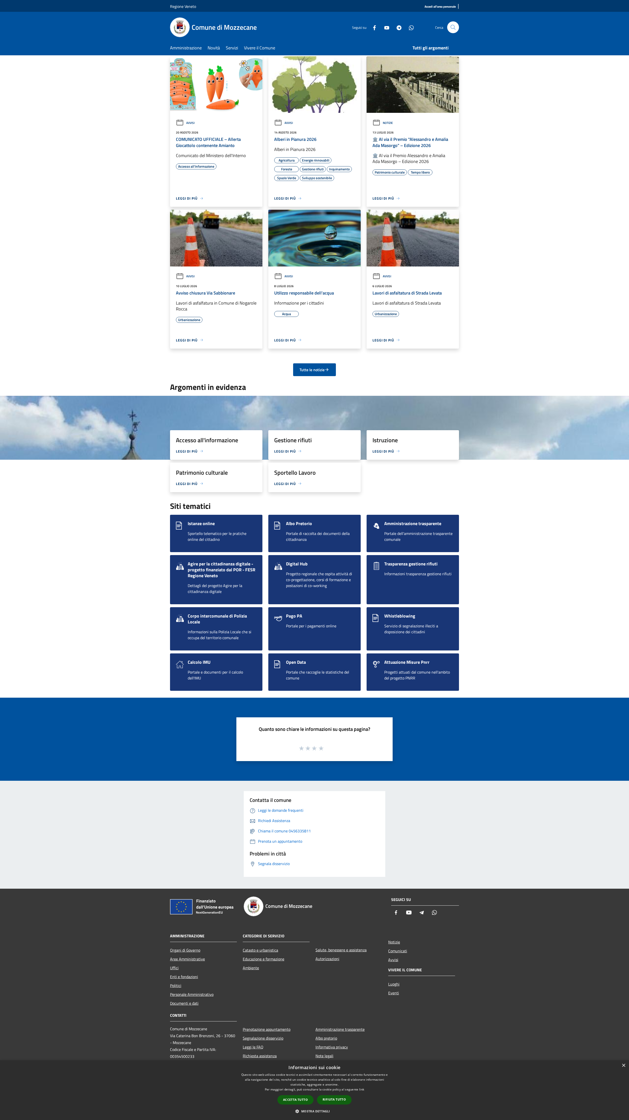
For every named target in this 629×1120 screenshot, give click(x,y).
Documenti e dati (184, 1003)
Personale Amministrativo (192, 994)
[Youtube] (385, 27)
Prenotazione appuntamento (266, 1029)
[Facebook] (372, 27)
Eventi (393, 993)
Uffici (174, 968)
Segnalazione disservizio (263, 1038)
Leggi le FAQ (253, 1047)
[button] (314, 1111)
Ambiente (251, 968)
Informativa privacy (331, 1047)
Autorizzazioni (327, 959)
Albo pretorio (326, 1038)
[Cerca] (453, 27)
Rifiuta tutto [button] (334, 1099)
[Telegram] (397, 27)
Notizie (388, 122)
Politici (175, 985)
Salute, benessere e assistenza (341, 950)
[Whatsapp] (409, 27)
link (361, 1089)
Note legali (324, 1056)
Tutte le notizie (312, 370)
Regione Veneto (183, 6)
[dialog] (314, 1090)
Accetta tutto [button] (295, 1100)
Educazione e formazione (263, 959)
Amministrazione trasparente (340, 1029)
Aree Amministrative (187, 959)
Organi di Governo (185, 950)
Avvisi (190, 122)
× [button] (623, 1065)
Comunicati (397, 951)
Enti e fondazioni (184, 977)
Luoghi (394, 984)
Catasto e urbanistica (260, 950)
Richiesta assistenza (260, 1056)
